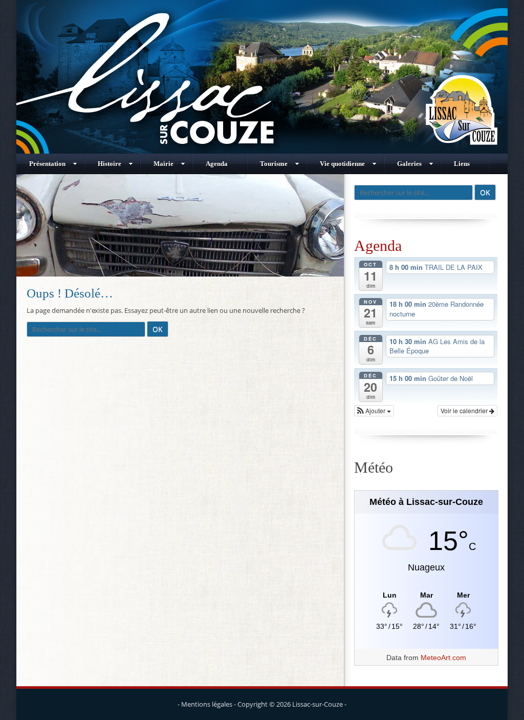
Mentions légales (206, 704)
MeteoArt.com (443, 657)
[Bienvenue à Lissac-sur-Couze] (262, 151)
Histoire (109, 163)
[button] (374, 411)
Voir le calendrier (465, 410)
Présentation (47, 163)
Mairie (163, 163)
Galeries (409, 163)
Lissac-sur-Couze (317, 704)
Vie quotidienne (342, 163)
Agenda (217, 163)
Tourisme (274, 163)
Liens (462, 163)
